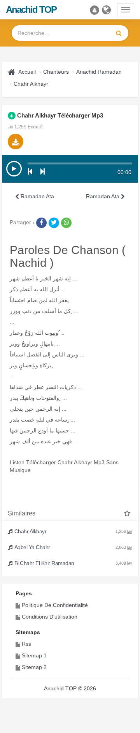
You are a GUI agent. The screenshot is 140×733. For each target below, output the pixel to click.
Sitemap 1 (34, 655)
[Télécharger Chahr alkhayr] (15, 141)
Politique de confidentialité (55, 605)
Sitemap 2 (34, 667)
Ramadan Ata (36, 196)
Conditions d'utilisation (49, 617)
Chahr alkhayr (31, 84)
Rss (26, 644)
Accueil (27, 72)
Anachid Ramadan (99, 72)
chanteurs (56, 72)
